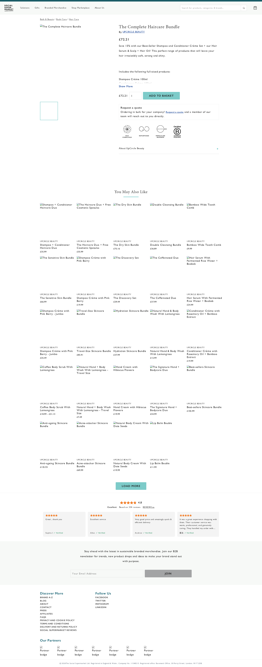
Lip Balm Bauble (160, 463)
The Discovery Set (124, 297)
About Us (99, 8)
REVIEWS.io (149, 507)
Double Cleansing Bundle (165, 244)
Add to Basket (161, 95)
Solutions (25, 8)
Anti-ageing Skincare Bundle (57, 463)
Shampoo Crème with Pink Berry (93, 299)
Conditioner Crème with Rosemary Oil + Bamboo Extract (202, 354)
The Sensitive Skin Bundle (56, 297)
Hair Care (74, 19)
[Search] (244, 8)
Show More (126, 86)
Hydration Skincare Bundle (129, 351)
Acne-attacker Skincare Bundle (91, 465)
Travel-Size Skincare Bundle (94, 351)
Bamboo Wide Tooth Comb (204, 244)
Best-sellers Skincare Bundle (204, 407)
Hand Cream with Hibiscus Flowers (129, 408)
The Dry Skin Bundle (126, 244)
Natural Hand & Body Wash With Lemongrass (167, 352)
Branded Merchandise (55, 8)
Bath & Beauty (47, 19)
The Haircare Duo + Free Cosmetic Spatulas (92, 246)
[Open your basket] (255, 7)
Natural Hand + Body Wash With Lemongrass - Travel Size (94, 410)
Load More (131, 486)
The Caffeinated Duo (163, 297)
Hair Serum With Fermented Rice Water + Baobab (204, 299)
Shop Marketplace (81, 8)
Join (168, 573)
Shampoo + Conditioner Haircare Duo (55, 246)
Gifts (37, 8)
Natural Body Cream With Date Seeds (129, 465)
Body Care (61, 19)
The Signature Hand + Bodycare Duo (163, 408)
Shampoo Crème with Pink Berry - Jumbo (56, 352)
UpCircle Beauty (134, 31)
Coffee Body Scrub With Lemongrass (55, 408)
